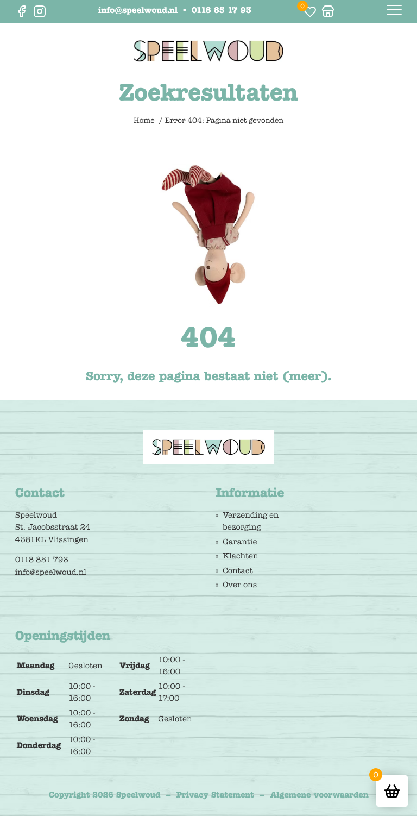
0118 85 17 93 (221, 11)
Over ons (240, 584)
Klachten (240, 556)
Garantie (240, 542)
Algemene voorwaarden (319, 795)
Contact (237, 570)
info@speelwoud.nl (138, 11)
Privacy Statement (215, 795)
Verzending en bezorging (251, 521)
